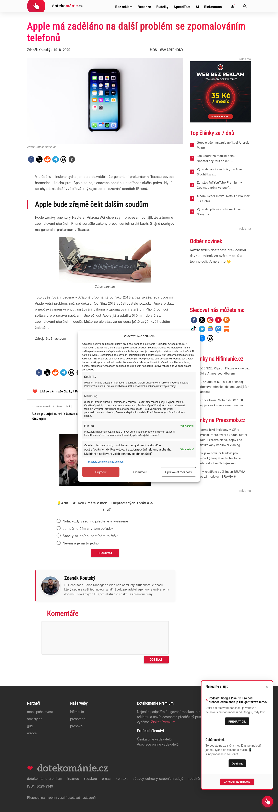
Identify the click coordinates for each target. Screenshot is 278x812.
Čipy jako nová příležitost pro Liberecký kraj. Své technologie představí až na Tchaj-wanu (219, 458)
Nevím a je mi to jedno (81, 543)
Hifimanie (77, 711)
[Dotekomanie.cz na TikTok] (194, 329)
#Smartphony (171, 50)
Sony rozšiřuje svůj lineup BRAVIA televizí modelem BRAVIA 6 (221, 474)
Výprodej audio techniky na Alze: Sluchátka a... (220, 171)
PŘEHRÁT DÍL (237, 721)
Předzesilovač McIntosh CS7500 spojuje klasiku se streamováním (220, 402)
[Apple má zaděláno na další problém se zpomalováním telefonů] (72, 159)
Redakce (90, 778)
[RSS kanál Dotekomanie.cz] (226, 320)
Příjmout (100, 472)
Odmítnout (140, 472)
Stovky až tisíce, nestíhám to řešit (90, 535)
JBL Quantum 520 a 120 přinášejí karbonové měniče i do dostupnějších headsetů (223, 386)
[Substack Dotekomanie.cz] (226, 329)
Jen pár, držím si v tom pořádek (88, 528)
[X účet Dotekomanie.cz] (202, 320)
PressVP (76, 725)
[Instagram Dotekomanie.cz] (210, 320)
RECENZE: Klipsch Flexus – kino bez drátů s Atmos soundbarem (223, 370)
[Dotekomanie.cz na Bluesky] (202, 338)
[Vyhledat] (245, 6)
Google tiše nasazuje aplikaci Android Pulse (223, 145)
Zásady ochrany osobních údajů (158, 778)
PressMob (77, 718)
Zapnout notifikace (237, 781)
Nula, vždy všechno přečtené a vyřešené (95, 521)
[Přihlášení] (233, 6)
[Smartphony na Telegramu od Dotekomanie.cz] (202, 329)
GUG (30, 725)
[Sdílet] (31, 159)
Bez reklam (123, 6)
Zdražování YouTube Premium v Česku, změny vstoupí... (219, 185)
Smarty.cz (34, 718)
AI (197, 6)
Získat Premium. (163, 721)
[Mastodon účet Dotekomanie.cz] (218, 329)
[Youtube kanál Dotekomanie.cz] (218, 320)
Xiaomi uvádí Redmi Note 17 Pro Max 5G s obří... (223, 198)
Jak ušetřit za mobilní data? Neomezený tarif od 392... (216, 158)
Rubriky (162, 6)
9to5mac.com (56, 338)
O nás (106, 778)
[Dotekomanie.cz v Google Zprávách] (210, 329)
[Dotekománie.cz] (55, 6)
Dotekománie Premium (44, 778)
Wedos (32, 732)
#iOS (153, 50)
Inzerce (73, 778)
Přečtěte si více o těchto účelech (106, 461)
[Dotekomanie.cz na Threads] (210, 338)
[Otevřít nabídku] (267, 801)
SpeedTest (182, 6)
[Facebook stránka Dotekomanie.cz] (194, 320)
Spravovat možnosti (178, 472)
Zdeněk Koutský (38, 50)
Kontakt (122, 778)
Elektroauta (213, 6)
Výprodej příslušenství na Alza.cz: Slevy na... (221, 211)
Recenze (144, 6)
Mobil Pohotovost (40, 711)
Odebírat (237, 763)
